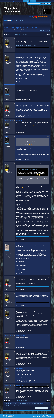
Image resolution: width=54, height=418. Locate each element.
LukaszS (7, 368)
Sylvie (46, 23)
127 (21, 34)
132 (26, 34)
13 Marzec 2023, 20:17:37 (20, 368)
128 (23, 34)
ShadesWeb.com (11, 416)
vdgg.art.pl (35, 16)
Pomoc (40, 415)
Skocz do (32, 407)
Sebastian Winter (9, 38)
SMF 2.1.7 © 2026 (5, 415)
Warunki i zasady (44, 415)
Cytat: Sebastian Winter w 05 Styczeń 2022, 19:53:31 (27, 138)
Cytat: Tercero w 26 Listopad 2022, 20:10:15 (25, 165)
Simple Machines (11, 415)
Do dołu (5, 34)
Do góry (5, 400)
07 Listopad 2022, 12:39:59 (20, 86)
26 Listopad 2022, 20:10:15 (20, 136)
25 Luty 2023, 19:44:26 (19, 351)
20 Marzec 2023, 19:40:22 (20, 385)
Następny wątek (46, 30)
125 (17, 34)
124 (15, 34)
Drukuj (48, 34)
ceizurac (7, 243)
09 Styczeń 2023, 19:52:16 (20, 335)
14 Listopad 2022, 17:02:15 (20, 103)
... (13, 34)
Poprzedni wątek (39, 30)
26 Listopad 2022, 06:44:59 (20, 120)
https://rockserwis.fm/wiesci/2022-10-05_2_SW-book (26, 45)
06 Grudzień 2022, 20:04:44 (20, 277)
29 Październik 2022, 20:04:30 (21, 53)
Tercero (6, 86)
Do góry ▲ (49, 415)
